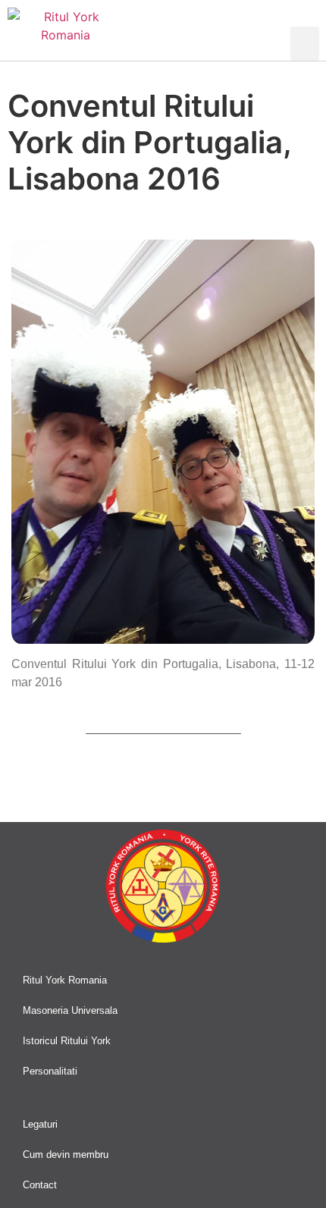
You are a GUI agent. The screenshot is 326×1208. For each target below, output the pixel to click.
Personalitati (50, 1071)
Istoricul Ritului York (67, 1040)
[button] (304, 44)
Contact (40, 1185)
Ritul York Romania (65, 980)
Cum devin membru (65, 1154)
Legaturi (40, 1124)
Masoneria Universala (70, 1010)
